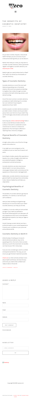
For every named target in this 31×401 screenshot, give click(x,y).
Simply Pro (16, 395)
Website (4, 317)
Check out (5, 258)
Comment (5, 284)
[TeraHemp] (5, 362)
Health (16, 267)
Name (4, 302)
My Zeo (15, 6)
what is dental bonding (17, 121)
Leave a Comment (7, 267)
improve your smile (7, 68)
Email (4, 310)
